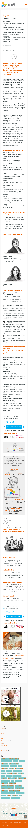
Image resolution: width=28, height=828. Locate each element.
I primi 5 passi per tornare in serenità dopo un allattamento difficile (13, 656)
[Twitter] (14, 815)
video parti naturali (5, 797)
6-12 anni (3, 728)
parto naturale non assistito (7, 785)
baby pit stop (21, 761)
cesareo (20, 766)
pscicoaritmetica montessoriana (7, 793)
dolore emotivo (4, 768)
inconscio (3, 773)
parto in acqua (4, 783)
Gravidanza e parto (5, 740)
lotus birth (21, 773)
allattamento (4, 731)
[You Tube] (16, 815)
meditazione (8, 775)
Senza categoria (4, 748)
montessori (3, 778)
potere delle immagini (19, 788)
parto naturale (12, 783)
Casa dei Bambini (14, 766)
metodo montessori (17, 775)
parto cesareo (18, 780)
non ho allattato (22, 778)
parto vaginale (18, 785)
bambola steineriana (14, 763)
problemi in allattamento (14, 790)
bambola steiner (4, 763)
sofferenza (3, 795)
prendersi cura (4, 790)
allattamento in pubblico (6, 761)
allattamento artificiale (14, 758)
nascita (9, 778)
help (2, 743)
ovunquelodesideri (5, 780)
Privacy (7, 825)
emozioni (11, 768)
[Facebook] (12, 815)
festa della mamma (19, 768)
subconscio (15, 795)
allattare (15, 761)
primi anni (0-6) (4, 745)
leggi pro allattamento (12, 773)
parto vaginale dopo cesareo (7, 788)
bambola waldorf (5, 766)
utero (20, 795)
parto (12, 780)
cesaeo (2, 733)
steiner (9, 795)
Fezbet (2, 738)
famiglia (2, 736)
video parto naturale (15, 797)
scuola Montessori (20, 793)
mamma (2, 775)
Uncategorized (4, 750)
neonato (15, 778)
